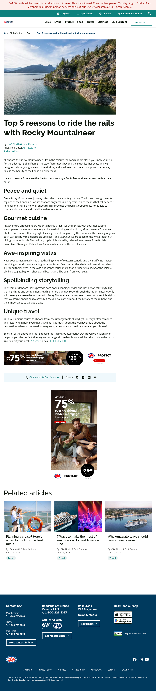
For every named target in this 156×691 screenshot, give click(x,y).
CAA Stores (127, 669)
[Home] (8, 22)
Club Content (119, 22)
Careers (111, 669)
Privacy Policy (44, 669)
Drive (47, 22)
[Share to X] (83, 377)
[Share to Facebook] (77, 377)
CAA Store (35, 341)
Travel (90, 22)
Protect (69, 22)
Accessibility (78, 669)
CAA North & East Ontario (22, 144)
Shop (80, 22)
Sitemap (27, 669)
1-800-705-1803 (58, 341)
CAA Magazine (87, 609)
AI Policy (62, 669)
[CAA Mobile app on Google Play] (123, 620)
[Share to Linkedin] (89, 377)
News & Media (87, 615)
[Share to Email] (95, 377)
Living (57, 22)
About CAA (96, 669)
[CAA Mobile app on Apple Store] (123, 614)
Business (103, 22)
